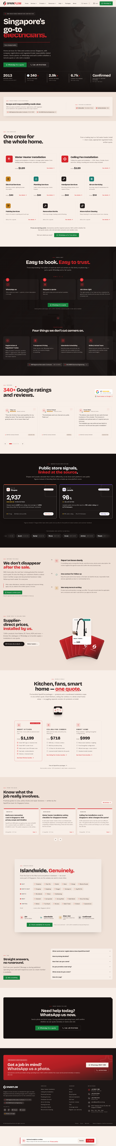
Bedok (57, 884)
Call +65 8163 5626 (39, 65)
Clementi (38, 899)
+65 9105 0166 (95, 1098)
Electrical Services (13, 184)
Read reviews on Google (104, 396)
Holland (77, 903)
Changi (73, 884)
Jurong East (48, 899)
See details (50, 168)
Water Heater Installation (30, 157)
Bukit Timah (67, 903)
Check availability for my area (40, 925)
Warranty (87, 1123)
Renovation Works (50, 211)
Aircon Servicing (95, 184)
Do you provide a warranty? (62, 967)
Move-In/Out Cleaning (88, 211)
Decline (81, 1140)
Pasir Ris (48, 884)
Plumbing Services (41, 184)
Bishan (37, 903)
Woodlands (39, 894)
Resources (52, 3)
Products (41, 3)
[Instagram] (4, 1109)
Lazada (23, 1110)
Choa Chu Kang (84, 899)
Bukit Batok (72, 899)
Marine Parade (84, 884)
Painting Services (13, 211)
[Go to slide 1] (9, 443)
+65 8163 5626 (102, 1070)
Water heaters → (32, 644)
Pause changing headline (10, 45)
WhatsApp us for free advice (68, 235)
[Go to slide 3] (14, 443)
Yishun (48, 894)
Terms (81, 1123)
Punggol (58, 889)
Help (60, 3)
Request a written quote (13, 592)
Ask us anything (12, 978)
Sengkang (48, 889)
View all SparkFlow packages (57, 765)
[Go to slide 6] (18, 443)
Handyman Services (69, 184)
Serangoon (68, 889)
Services (33, 3)
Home (26, 3)
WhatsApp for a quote (16, 65)
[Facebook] (8, 1109)
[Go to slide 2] (12, 443)
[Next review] (22, 444)
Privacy (76, 1123)
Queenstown (87, 903)
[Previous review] (5, 444)
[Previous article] (55, 839)
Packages (68, 3)
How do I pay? (57, 977)
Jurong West (60, 899)
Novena (57, 903)
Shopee (15, 1110)
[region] (58, 824)
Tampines (38, 884)
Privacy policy (54, 1141)
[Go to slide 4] (15, 443)
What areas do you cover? (61, 972)
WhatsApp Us (107, 3)
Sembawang (58, 894)
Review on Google (10, 1113)
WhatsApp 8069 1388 (98, 1065)
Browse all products (13, 644)
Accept (91, 1140)
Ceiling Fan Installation (84, 157)
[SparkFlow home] (10, 1087)
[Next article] (60, 839)
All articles (106, 802)
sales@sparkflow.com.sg (98, 1102)
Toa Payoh (47, 903)
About (74, 3)
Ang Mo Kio (79, 889)
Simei (65, 884)
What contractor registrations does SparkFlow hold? (71, 951)
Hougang (38, 889)
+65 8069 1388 (95, 1089)
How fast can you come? (60, 961)
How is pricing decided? (60, 956)
